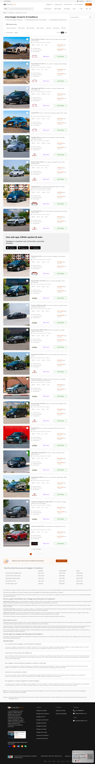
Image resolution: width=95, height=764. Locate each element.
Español (72, 761)
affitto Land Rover (40, 28)
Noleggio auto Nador (41, 723)
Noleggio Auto (49, 4)
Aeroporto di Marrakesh (42, 738)
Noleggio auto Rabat (41, 729)
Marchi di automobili (68, 4)
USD (66, 32)
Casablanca (11, 12)
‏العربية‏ (49, 761)
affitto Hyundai (21, 28)
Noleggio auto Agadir (41, 710)
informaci (83, 690)
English (45, 761)
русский (63, 761)
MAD (62, 32)
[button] (82, 9)
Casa (5, 12)
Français (54, 761)
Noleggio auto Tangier (41, 732)
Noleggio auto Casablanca (42, 713)
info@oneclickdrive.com (80, 713)
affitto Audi (48, 28)
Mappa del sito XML (60, 710)
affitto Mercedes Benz (11, 28)
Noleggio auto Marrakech (42, 719)
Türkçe (67, 761)
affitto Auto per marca (11, 24)
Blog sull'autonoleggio (61, 713)
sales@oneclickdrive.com (81, 720)
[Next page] (42, 554)
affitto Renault (56, 28)
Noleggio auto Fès (40, 716)
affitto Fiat (63, 28)
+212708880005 (79, 710)
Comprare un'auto (58, 4)
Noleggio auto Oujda (41, 726)
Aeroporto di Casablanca (42, 735)
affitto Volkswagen (30, 28)
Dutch (58, 761)
